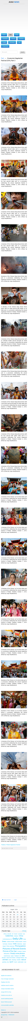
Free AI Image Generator (7, 978)
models (18, 959)
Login (15, 899)
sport (11, 962)
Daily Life (18, 938)
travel (15, 962)
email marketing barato (7, 998)
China (21, 936)
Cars (24, 934)
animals (5, 960)
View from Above (10, 957)
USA (23, 956)
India (14, 944)
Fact (2, 58)
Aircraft (9, 934)
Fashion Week (18, 941)
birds (10, 959)
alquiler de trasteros (6, 975)
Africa (5, 934)
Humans (10, 944)
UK (20, 955)
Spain (12, 955)
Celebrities (9, 936)
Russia (24, 951)
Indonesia (19, 944)
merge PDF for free (6, 992)
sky (8, 962)
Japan (24, 944)
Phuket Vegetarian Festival (13, 844)
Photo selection (10, 946)
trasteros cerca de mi (6, 995)
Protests (19, 951)
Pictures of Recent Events (14, 948)
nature (23, 960)
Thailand (3, 844)
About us (3, 1010)
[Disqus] (13, 877)
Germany (5, 944)
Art (13, 934)
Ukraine (4, 957)
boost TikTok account (6, 1002)
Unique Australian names (7, 988)
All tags (24, 930)
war (25, 962)
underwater (21, 962)
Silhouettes (7, 953)
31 (17, 914)
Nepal (4, 946)
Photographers (20, 946)
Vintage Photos (20, 957)
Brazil (15, 934)
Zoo (26, 957)
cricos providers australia (7, 1005)
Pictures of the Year (10, 951)
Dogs (24, 939)
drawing (14, 959)
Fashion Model (10, 941)
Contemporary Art (7, 939)
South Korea (7, 955)
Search (22, 52)
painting (4, 962)
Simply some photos (17, 953)
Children (16, 936)
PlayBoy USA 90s (5, 982)
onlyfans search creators (7, 985)
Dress (4, 941)
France (24, 941)
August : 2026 (14, 909)
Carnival (20, 934)
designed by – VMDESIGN (7, 1014)
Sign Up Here (7, 899)
